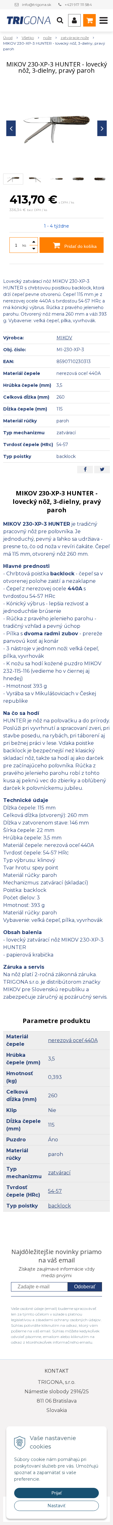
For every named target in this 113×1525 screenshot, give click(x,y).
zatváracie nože (75, 37)
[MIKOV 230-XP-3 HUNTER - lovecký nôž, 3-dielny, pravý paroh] (56, 127)
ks (24, 245)
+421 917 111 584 (78, 4)
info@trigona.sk (36, 4)
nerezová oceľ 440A (73, 1040)
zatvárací (59, 1173)
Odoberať (84, 1286)
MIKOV (64, 338)
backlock (59, 1206)
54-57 (55, 1191)
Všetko (28, 37)
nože (47, 37)
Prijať (56, 1492)
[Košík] (89, 20)
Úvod (8, 37)
